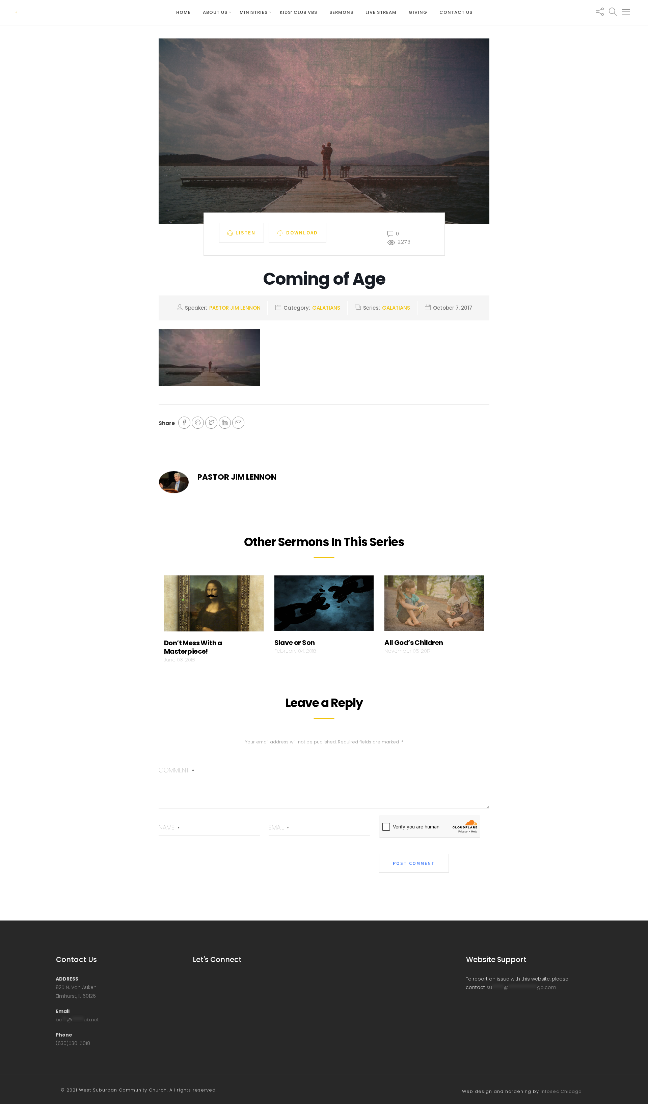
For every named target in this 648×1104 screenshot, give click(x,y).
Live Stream (381, 12)
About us (215, 12)
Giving (418, 12)
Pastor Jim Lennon (235, 307)
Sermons (341, 12)
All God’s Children (413, 642)
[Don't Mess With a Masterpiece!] (214, 605)
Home (183, 12)
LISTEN (245, 232)
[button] (625, 12)
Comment (176, 770)
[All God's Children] (434, 605)
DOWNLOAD (302, 232)
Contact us (456, 12)
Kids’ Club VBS (298, 12)
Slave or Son (294, 642)
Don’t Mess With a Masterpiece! (193, 647)
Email (279, 827)
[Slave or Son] (324, 605)
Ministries (254, 12)
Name (169, 827)
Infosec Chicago (561, 1091)
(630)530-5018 (73, 1043)
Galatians (326, 307)
